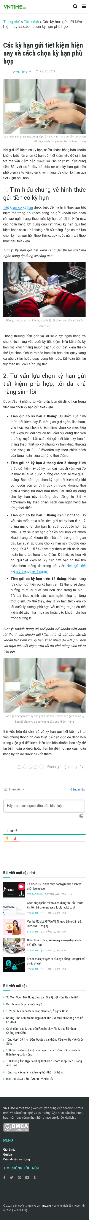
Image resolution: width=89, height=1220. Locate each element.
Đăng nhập (77, 789)
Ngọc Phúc (36, 894)
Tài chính (31, 21)
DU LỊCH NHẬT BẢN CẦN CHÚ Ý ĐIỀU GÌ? (29, 1079)
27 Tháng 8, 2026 (56, 894)
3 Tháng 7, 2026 (51, 913)
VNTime (21, 71)
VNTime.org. (44, 1205)
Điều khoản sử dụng (16, 1159)
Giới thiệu (9, 1149)
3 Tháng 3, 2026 (51, 969)
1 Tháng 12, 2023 (44, 71)
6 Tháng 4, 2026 (51, 950)
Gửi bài (8, 1154)
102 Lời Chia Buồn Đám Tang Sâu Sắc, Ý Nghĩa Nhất (37, 1011)
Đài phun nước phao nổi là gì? (24, 1004)
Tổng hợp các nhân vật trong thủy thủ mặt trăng (35, 1072)
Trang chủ (11, 21)
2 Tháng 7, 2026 (51, 932)
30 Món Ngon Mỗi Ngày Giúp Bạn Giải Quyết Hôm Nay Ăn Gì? (42, 997)
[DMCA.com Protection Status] (16, 1127)
